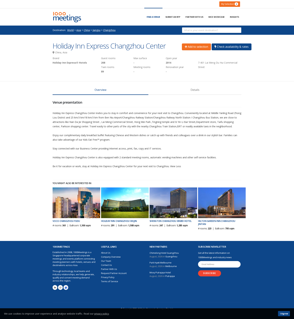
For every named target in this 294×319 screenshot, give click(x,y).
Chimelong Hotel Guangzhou (164, 253)
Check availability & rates (232, 47)
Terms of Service (109, 281)
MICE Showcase (216, 17)
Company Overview (111, 256)
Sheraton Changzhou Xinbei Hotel (170, 221)
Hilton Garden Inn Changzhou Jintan (216, 222)
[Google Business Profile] (65, 287)
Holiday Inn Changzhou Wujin (119, 221)
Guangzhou (171, 256)
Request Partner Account (114, 273)
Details (195, 90)
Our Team (106, 261)
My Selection (229, 3)
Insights (234, 17)
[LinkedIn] (55, 287)
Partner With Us (194, 17)
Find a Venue (153, 17)
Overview (100, 90)
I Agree (284, 313)
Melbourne (171, 266)
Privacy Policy (107, 277)
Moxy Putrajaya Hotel (160, 272)
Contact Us (106, 265)
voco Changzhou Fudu (66, 221)
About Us (105, 252)
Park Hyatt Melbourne (161, 262)
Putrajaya (170, 276)
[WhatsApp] (60, 287)
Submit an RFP (172, 17)
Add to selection (197, 47)
